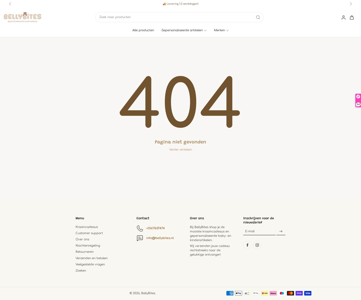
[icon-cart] (351, 17)
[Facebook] (247, 245)
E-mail (250, 231)
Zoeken (81, 270)
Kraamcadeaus (87, 227)
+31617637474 (155, 228)
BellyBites (148, 293)
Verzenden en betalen (92, 258)
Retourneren (85, 252)
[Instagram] (257, 245)
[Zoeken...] (258, 17)
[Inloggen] (343, 17)
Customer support (89, 233)
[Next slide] (350, 3)
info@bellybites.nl (160, 238)
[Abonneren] (280, 231)
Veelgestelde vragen (90, 264)
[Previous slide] (10, 3)
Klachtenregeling (88, 245)
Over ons (82, 239)
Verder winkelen (180, 149)
